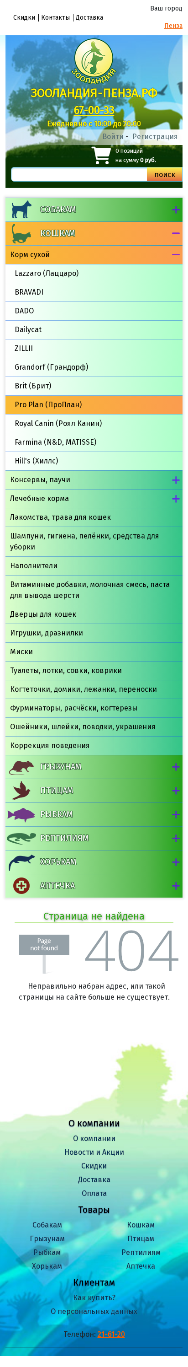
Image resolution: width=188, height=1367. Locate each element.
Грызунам (60, 767)
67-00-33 (94, 110)
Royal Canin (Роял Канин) (58, 423)
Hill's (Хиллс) (36, 461)
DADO (24, 311)
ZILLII (24, 348)
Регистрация (155, 136)
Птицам (56, 791)
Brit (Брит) (33, 386)
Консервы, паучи (40, 479)
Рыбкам (56, 814)
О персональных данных (94, 1311)
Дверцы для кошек (43, 614)
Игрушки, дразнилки (46, 633)
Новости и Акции (94, 1152)
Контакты (55, 18)
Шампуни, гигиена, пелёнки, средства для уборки (84, 541)
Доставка (89, 18)
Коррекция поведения (50, 745)
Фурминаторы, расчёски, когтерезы (73, 708)
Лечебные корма (39, 498)
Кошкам (57, 233)
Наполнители (33, 565)
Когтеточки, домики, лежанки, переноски (83, 689)
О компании (94, 1138)
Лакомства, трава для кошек (60, 517)
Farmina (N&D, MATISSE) (55, 442)
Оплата (94, 1193)
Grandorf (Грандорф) (51, 367)
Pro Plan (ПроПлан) (48, 404)
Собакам (58, 210)
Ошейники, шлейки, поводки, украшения (83, 726)
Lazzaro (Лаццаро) (46, 273)
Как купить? (94, 1297)
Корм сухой (30, 254)
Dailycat (28, 329)
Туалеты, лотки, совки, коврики (66, 670)
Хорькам (58, 862)
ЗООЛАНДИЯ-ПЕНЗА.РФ (94, 93)
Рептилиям (64, 838)
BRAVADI (29, 292)
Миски (21, 651)
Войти (113, 136)
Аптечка (57, 886)
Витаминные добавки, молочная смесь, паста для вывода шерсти (90, 590)
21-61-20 (111, 1334)
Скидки (24, 18)
